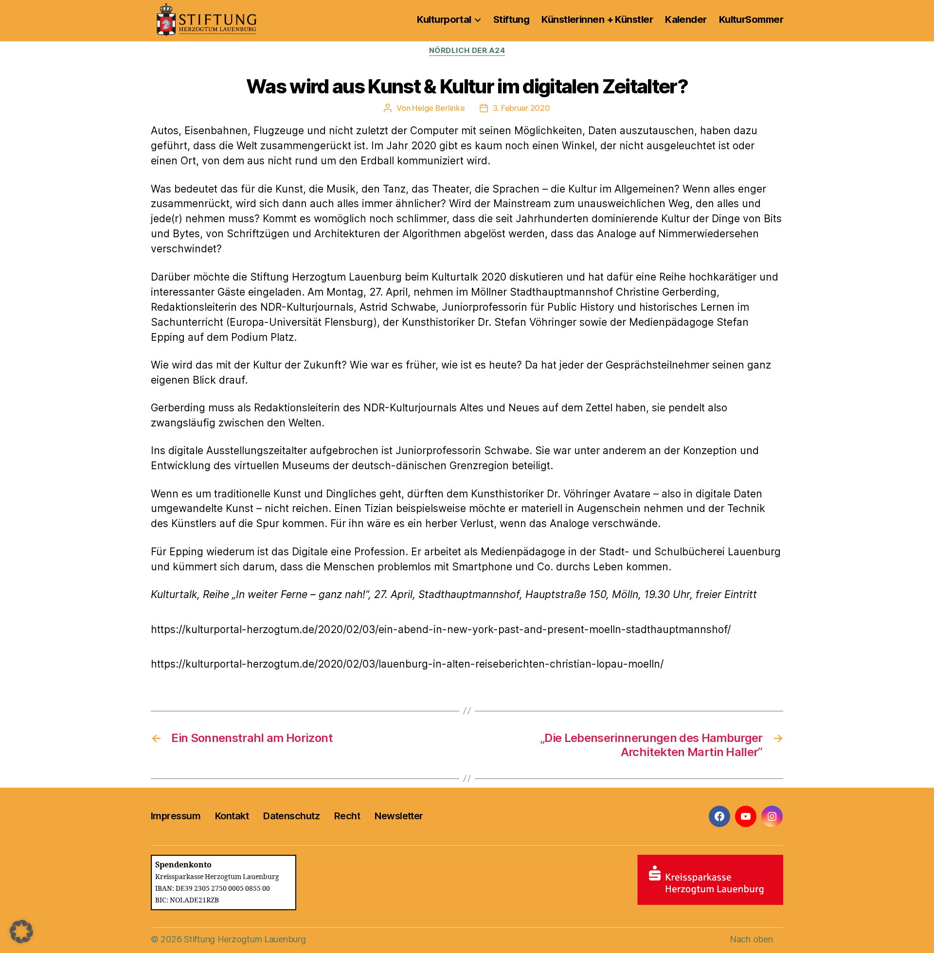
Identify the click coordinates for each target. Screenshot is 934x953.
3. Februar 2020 (521, 108)
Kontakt (232, 816)
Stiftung (511, 19)
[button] (21, 931)
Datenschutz (291, 816)
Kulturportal (444, 19)
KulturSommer (751, 19)
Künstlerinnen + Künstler (597, 19)
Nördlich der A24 (467, 50)
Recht (347, 816)
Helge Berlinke (438, 108)
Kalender (686, 19)
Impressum (175, 816)
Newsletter (399, 816)
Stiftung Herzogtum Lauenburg (244, 939)
